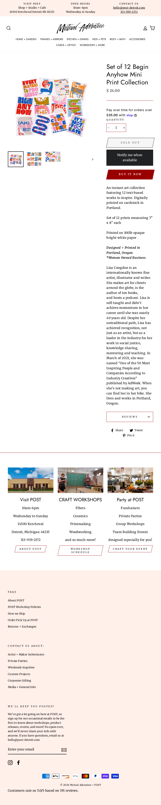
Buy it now (130, 174)
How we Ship (16, 613)
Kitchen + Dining (78, 39)
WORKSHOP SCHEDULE (81, 550)
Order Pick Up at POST (23, 620)
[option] (32, 8)
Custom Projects (19, 674)
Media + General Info (22, 687)
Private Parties (17, 661)
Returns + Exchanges (22, 626)
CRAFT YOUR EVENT (130, 548)
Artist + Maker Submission (26, 654)
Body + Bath (117, 39)
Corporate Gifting (19, 680)
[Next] (90, 159)
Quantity (115, 119)
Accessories (137, 39)
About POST (16, 600)
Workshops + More (92, 45)
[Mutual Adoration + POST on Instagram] (10, 762)
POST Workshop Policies (24, 607)
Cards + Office (66, 45)
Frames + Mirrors (51, 39)
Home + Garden (26, 39)
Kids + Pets (99, 39)
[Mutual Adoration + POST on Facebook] (18, 762)
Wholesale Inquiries (21, 667)
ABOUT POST (30, 548)
